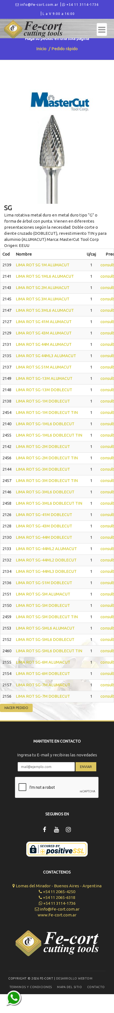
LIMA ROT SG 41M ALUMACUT (44, 321)
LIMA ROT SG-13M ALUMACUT (44, 378)
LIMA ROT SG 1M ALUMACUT (42, 264)
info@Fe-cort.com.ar (38, 4)
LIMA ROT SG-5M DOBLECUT (43, 605)
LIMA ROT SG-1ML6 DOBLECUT (45, 423)
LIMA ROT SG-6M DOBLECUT (43, 673)
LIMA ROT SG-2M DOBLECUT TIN (47, 457)
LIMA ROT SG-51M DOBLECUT (44, 582)
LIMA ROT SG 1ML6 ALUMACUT (45, 276)
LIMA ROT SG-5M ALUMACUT (43, 594)
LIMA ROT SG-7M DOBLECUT (43, 696)
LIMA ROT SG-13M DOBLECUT (44, 389)
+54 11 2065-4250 (58, 891)
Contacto (96, 987)
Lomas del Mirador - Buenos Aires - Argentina (58, 885)
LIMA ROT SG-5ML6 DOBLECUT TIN (49, 650)
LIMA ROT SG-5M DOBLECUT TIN (47, 616)
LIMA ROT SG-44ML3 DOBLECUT (46, 571)
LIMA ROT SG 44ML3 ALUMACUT (46, 355)
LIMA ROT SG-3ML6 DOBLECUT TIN (49, 503)
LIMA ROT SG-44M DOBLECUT (44, 537)
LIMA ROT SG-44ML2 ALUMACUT (46, 548)
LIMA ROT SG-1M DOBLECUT (43, 401)
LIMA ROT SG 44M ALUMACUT (44, 344)
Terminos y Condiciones (30, 987)
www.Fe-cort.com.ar (57, 915)
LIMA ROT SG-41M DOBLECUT (44, 514)
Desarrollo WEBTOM (74, 978)
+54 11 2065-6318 (58, 897)
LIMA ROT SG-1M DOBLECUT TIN (47, 412)
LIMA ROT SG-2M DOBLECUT (43, 446)
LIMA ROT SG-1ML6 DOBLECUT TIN (49, 435)
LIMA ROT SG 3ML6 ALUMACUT (45, 310)
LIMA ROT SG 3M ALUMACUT (42, 299)
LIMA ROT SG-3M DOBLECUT (43, 469)
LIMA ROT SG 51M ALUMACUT (44, 367)
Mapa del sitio (69, 987)
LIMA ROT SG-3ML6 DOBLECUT (45, 491)
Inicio (41, 48)
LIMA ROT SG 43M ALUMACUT (44, 333)
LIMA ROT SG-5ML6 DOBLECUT (45, 639)
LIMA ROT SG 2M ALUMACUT (42, 287)
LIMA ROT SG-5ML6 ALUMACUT (45, 628)
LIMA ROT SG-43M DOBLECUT (44, 526)
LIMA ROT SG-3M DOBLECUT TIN (47, 480)
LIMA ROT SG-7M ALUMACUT (43, 684)
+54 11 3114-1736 (82, 4)
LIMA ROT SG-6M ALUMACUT (43, 662)
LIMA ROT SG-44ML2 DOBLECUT (46, 560)
